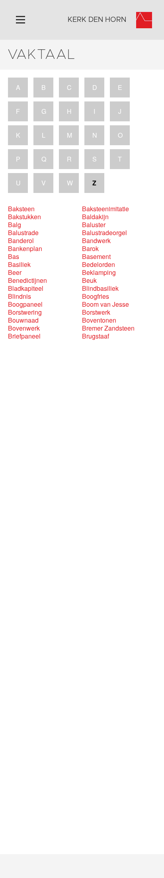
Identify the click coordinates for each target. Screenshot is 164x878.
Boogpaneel (25, 304)
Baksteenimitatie (105, 209)
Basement (96, 257)
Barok (90, 249)
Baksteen (21, 209)
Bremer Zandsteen (108, 328)
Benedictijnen (27, 280)
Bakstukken (24, 217)
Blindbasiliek (100, 288)
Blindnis (19, 296)
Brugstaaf (95, 336)
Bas (13, 257)
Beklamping (99, 272)
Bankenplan (25, 249)
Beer (14, 272)
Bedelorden (98, 265)
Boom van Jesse (105, 304)
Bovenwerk (24, 328)
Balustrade (23, 233)
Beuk (89, 280)
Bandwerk (96, 241)
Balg (14, 225)
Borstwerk (96, 312)
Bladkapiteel (25, 288)
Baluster (93, 225)
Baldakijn (95, 217)
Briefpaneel (24, 336)
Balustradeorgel (104, 233)
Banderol (21, 241)
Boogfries (95, 296)
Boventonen (99, 320)
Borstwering (25, 312)
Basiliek (19, 265)
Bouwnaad (23, 320)
